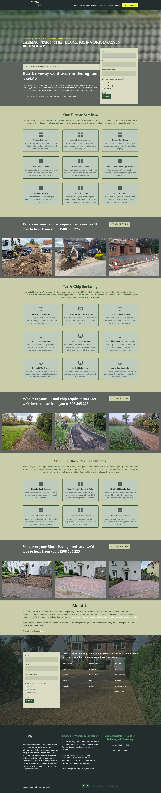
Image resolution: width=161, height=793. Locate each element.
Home (76, 5)
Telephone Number (109, 70)
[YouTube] (83, 785)
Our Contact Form (120, 751)
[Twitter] (87, 785)
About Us (102, 5)
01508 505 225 (130, 5)
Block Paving (108, 89)
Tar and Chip (108, 86)
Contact (117, 5)
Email (104, 60)
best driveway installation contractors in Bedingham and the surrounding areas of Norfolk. (103, 617)
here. (42, 631)
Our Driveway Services (88, 5)
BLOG (110, 5)
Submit (107, 96)
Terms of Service (99, 786)
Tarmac (106, 82)
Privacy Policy (112, 786)
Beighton (66, 669)
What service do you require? (113, 79)
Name (105, 51)
